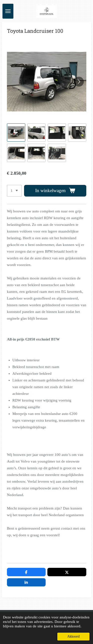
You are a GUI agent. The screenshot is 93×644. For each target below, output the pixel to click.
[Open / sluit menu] (7, 11)
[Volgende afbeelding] (79, 82)
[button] (16, 132)
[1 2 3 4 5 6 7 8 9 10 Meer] (14, 191)
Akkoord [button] (73, 636)
